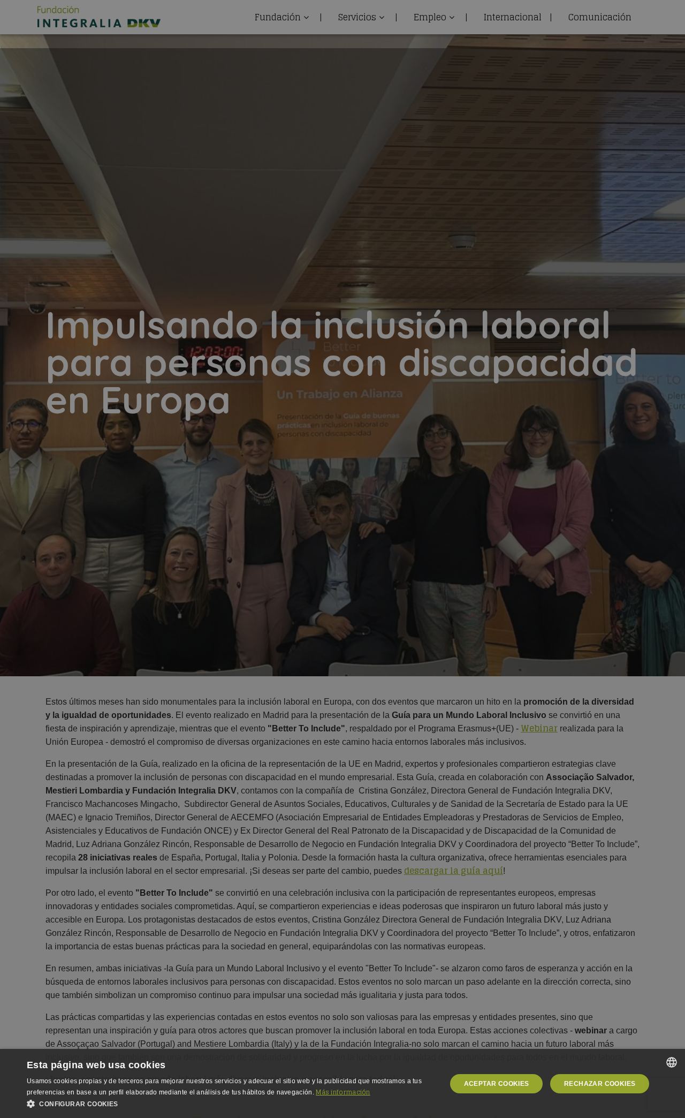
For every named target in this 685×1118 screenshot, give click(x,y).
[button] (230, 1104)
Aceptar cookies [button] (496, 1083)
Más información (343, 1092)
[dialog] (342, 1083)
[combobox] (671, 1062)
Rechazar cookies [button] (599, 1083)
